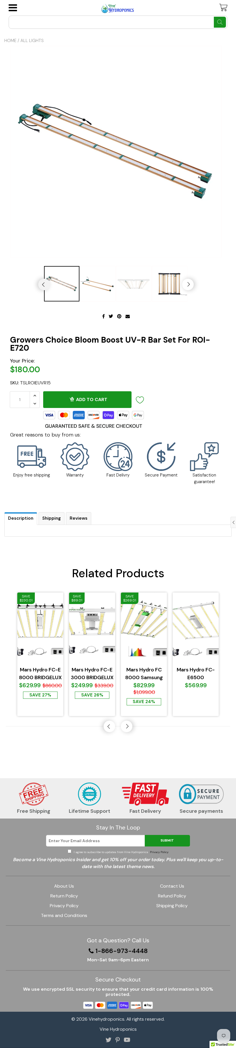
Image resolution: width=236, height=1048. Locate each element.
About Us (64, 886)
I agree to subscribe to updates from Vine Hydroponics (120, 852)
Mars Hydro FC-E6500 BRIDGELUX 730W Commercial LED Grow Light (196, 673)
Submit (167, 840)
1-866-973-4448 (122, 951)
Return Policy (64, 896)
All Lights (32, 40)
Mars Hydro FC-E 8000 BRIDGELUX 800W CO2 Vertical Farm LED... (40, 673)
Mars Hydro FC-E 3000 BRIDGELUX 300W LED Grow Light (92, 673)
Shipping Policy (172, 906)
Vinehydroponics (106, 1019)
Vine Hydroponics (118, 1029)
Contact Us (172, 886)
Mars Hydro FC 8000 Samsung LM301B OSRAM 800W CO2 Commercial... (144, 673)
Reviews (78, 518)
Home (10, 40)
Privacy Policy (158, 852)
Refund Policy (172, 896)
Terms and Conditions (64, 915)
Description (20, 518)
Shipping (51, 518)
